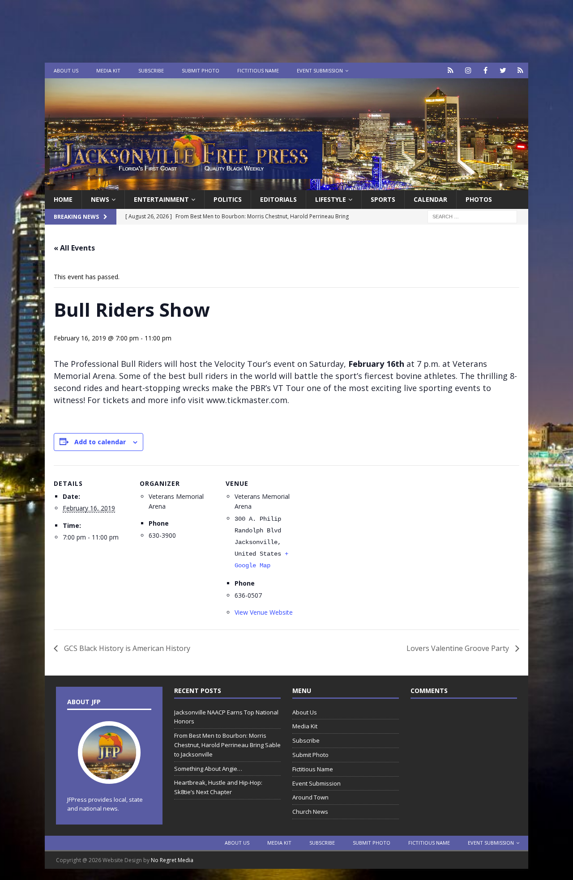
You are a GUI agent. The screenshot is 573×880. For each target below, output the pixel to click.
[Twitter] (503, 70)
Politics (228, 199)
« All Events (74, 248)
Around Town (310, 797)
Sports (383, 199)
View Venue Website (264, 612)
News (100, 199)
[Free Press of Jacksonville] (286, 185)
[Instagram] (468, 70)
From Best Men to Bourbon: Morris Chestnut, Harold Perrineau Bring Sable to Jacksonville (227, 744)
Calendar (430, 199)
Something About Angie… (208, 769)
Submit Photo (200, 70)
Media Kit (108, 70)
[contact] (450, 70)
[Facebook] (485, 70)
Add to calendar (100, 442)
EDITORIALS (278, 199)
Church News (310, 812)
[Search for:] (472, 216)
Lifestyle (330, 199)
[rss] (520, 70)
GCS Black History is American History (126, 648)
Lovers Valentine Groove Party (458, 648)
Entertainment (161, 199)
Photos (479, 199)
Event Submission (320, 70)
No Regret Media (172, 860)
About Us (66, 70)
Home (63, 199)
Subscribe (151, 70)
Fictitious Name (258, 70)
